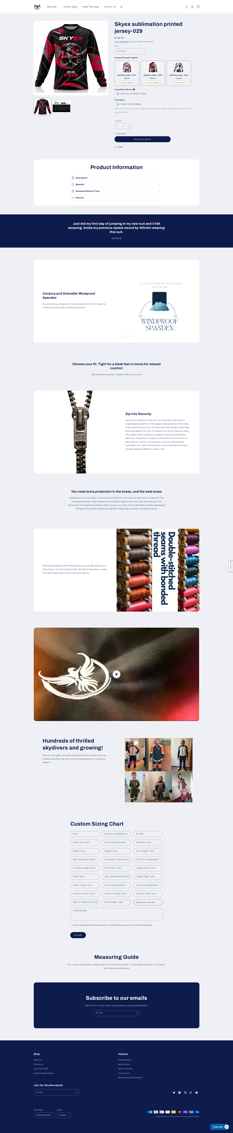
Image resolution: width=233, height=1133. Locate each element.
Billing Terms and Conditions (130, 1078)
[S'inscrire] (136, 1013)
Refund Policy (124, 1064)
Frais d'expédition (122, 42)
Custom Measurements (44, 1073)
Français (62, 1115)
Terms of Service (125, 1069)
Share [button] (120, 147)
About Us (38, 1060)
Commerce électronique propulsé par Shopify (184, 1116)
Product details (127, 82)
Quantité (118, 121)
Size (116, 46)
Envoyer (78, 935)
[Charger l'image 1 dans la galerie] (42, 107)
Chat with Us (219, 1127)
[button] (187, 6)
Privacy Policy (124, 1073)
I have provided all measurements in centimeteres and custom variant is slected (112, 925)
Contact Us (38, 1064)
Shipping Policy (124, 1060)
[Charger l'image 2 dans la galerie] (61, 107)
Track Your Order (41, 1069)
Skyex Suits (164, 1116)
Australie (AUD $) (43, 1115)
